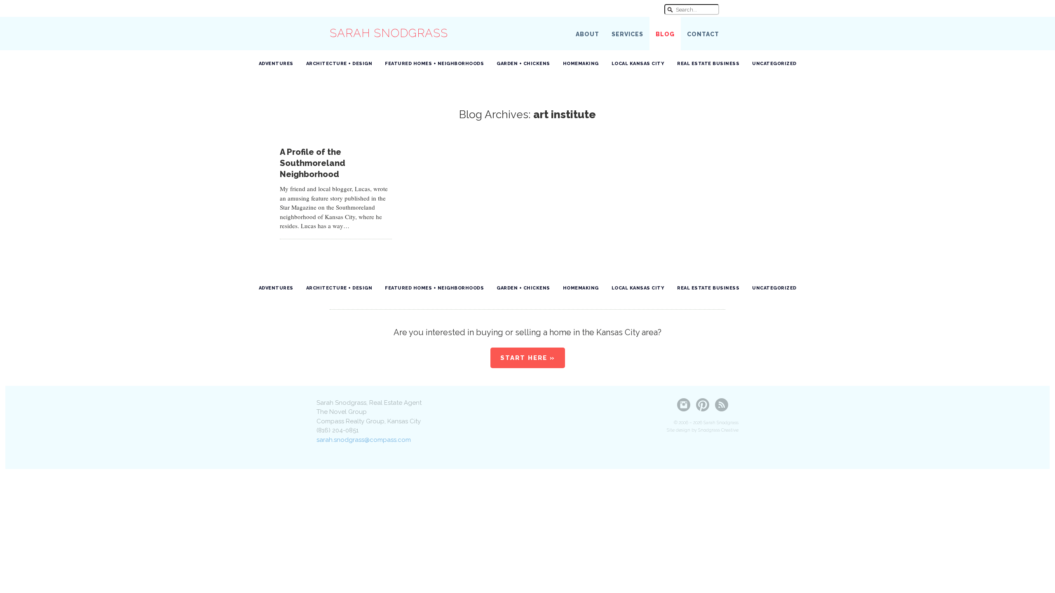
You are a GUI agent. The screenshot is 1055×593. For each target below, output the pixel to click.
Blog (665, 34)
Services (627, 34)
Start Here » (527, 358)
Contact (703, 34)
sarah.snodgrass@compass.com (363, 440)
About (587, 34)
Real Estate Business (708, 63)
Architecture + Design (339, 63)
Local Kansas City (638, 63)
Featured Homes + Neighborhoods (434, 63)
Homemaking (581, 63)
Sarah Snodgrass (389, 33)
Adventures (276, 63)
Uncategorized (774, 63)
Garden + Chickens (523, 63)
